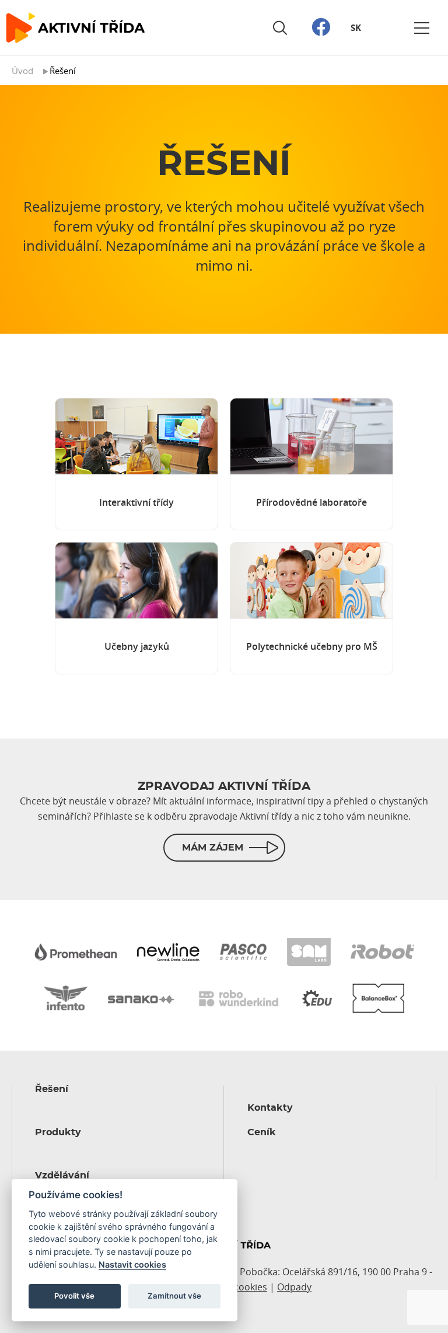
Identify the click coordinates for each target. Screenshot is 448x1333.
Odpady (294, 1286)
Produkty (58, 1132)
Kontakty (270, 1107)
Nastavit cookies (132, 1264)
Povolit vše (74, 1295)
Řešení (51, 1089)
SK (356, 28)
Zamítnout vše (174, 1295)
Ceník (261, 1132)
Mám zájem (212, 847)
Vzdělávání (62, 1175)
